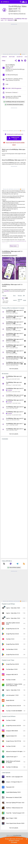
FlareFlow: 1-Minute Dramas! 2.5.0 (14, 807)
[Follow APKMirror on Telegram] (17, 564)
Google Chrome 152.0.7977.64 (13, 741)
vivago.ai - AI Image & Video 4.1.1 (14, 782)
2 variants (9, 390)
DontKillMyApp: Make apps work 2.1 (14, 411)
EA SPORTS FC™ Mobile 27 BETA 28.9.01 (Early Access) (14, 685)
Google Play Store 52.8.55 (12, 644)
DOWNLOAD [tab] (4, 56)
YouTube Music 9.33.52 (11, 649)
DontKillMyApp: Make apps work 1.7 (14, 423)
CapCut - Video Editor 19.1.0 (13, 613)
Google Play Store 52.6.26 (12, 634)
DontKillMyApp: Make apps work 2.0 (14, 418)
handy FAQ (6, 291)
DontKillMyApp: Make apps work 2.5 (14, 406)
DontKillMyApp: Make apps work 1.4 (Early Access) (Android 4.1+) (14, 357)
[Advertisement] (14, 39)
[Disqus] (14, 499)
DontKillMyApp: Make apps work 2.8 (14, 395)
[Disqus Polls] (14, 460)
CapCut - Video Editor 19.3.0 (13, 690)
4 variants (9, 413)
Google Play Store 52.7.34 (12, 628)
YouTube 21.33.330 (10, 746)
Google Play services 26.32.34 (13, 705)
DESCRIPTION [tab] (19, 56)
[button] (16, 61)
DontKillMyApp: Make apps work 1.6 (14, 428)
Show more (13, 246)
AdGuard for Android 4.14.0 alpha (14, 751)
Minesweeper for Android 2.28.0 (14, 797)
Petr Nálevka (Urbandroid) (17, 13)
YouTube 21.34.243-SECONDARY (14, 710)
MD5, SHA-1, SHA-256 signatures (13, 88)
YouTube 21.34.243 (10, 679)
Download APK (15, 138)
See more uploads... (14, 368)
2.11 (16, 255)
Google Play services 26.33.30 (13, 725)
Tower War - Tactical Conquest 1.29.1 (15, 813)
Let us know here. (17, 835)
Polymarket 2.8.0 (10, 787)
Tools (3, 60)
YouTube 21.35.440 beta (12, 767)
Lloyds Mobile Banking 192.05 (13, 792)
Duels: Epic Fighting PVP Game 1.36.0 (15, 802)
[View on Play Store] (19, 61)
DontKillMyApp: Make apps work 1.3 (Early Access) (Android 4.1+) (14, 363)
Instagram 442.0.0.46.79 (12, 674)
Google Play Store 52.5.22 (12, 654)
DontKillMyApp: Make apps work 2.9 (14, 388)
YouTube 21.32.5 (10, 639)
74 (11, 67)
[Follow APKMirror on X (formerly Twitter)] (4, 564)
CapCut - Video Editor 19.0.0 (13, 618)
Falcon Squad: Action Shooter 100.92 (15, 823)
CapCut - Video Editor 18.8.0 (13, 608)
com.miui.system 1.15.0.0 (12, 695)
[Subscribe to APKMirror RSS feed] (24, 564)
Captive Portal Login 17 (11, 756)
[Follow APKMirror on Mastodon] (11, 564)
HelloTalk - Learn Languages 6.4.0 (14, 776)
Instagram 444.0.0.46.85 (12, 730)
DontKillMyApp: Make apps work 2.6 (14, 400)
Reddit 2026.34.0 (10, 700)
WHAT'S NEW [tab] (11, 56)
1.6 (5, 20)
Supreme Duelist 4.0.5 (11, 736)
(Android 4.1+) (11, 20)
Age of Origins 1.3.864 (11, 818)
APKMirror (6, 2)
